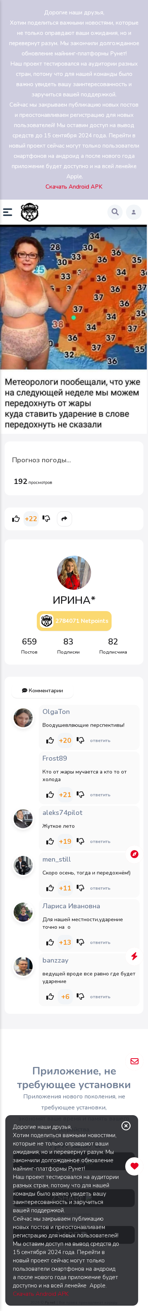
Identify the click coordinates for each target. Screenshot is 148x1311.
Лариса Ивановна (71, 906)
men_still (57, 859)
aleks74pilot (62, 812)
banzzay (55, 960)
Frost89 (55, 758)
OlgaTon (56, 711)
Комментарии (45, 690)
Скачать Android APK (41, 1294)
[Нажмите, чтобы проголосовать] (16, 518)
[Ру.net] (29, 212)
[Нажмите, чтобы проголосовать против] (46, 518)
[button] (10, 212)
